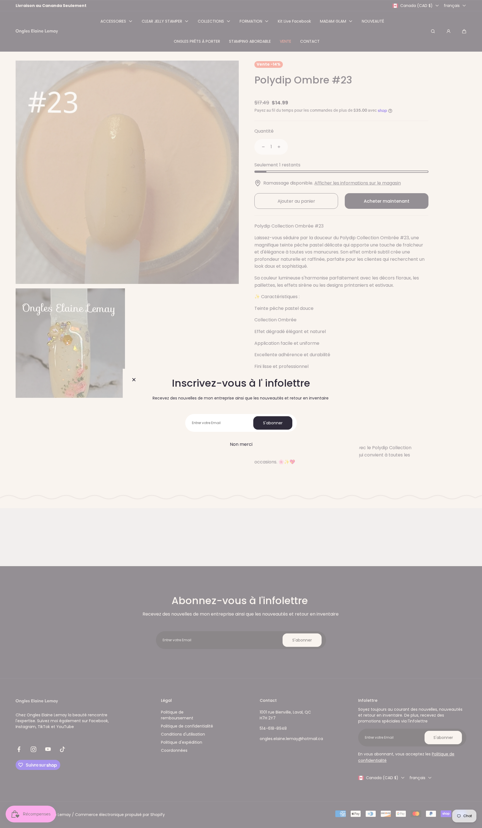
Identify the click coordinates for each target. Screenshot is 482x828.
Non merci (241, 444)
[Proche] (134, 380)
